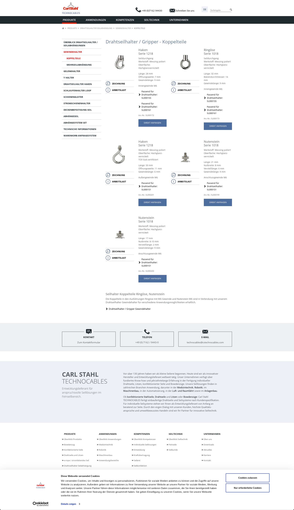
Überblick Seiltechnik (178, 439)
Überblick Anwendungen (110, 439)
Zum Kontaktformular (88, 340)
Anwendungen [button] (96, 20)
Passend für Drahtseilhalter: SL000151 (149, 186)
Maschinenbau (131, 390)
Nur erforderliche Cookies (248, 487)
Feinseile (173, 444)
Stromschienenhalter (77, 103)
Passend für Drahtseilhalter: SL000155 (149, 94)
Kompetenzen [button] (125, 20)
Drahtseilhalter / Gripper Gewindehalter (130, 308)
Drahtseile (160, 396)
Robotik (198, 387)
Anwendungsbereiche (109, 460)
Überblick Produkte (73, 439)
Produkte (72, 28)
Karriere (207, 455)
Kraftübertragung (142, 455)
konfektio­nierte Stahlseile (140, 396)
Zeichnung (118, 83)
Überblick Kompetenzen (145, 439)
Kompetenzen (142, 433)
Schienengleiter (73, 96)
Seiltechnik (176, 433)
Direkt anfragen (152, 122)
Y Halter (69, 77)
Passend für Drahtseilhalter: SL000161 (149, 106)
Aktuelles (208, 449)
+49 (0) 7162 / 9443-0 (147, 340)
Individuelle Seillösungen (145, 444)
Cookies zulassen (247, 477)
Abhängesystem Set (75, 122)
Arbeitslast (119, 90)
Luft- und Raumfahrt (183, 390)
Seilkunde (173, 449)
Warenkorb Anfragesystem (80, 135)
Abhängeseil (71, 116)
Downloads (209, 444)
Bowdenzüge (190, 396)
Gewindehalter (123, 28)
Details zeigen (68, 504)
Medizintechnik (185, 387)
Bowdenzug (69, 444)
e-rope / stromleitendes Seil (76, 460)
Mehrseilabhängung (79, 64)
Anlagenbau (210, 390)
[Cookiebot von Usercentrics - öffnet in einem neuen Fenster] (40, 504)
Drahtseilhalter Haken (78, 84)
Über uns (208, 439)
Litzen (174, 396)
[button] (205, 9)
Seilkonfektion (140, 465)
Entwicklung (139, 449)
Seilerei (137, 460)
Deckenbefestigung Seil (78, 109)
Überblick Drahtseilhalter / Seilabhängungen (81, 44)
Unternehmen (212, 433)
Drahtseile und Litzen (73, 455)
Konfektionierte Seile (73, 449)
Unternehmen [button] (178, 20)
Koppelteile (74, 58)
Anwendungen (108, 433)
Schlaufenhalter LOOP (77, 90)
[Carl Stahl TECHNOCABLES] (72, 8)
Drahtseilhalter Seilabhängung (96, 28)
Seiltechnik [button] (151, 20)
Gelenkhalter (72, 71)
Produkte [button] (69, 20)
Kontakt (207, 460)
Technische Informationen (80, 129)
